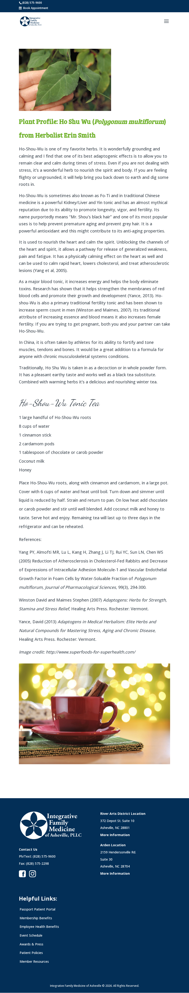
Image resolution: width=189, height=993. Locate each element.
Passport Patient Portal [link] (37, 909)
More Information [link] (115, 835)
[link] (31, 21)
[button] (166, 24)
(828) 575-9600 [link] (32, 3)
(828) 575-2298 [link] (37, 863)
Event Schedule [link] (31, 935)
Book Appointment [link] (35, 8)
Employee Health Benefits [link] (39, 926)
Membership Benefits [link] (36, 918)
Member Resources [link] (34, 961)
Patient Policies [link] (31, 952)
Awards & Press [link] (31, 944)
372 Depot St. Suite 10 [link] (117, 821)
